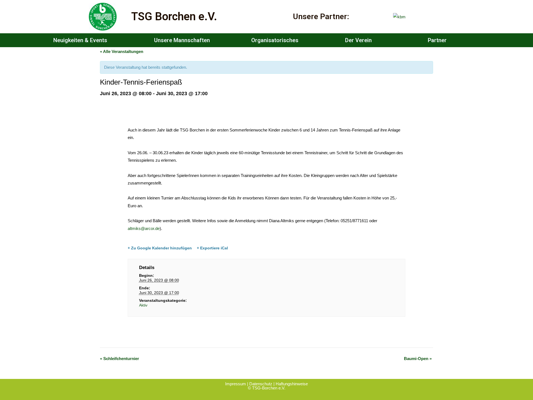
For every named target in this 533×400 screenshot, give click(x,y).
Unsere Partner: (321, 16)
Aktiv (143, 305)
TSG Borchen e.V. (174, 16)
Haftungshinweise (292, 383)
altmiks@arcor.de (144, 228)
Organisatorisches (274, 40)
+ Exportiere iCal (212, 248)
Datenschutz (260, 383)
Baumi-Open (418, 358)
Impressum (236, 383)
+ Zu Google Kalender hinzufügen (160, 248)
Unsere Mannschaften (182, 40)
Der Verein (358, 40)
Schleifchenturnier (119, 358)
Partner (437, 40)
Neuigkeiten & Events (80, 40)
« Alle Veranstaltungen (121, 51)
